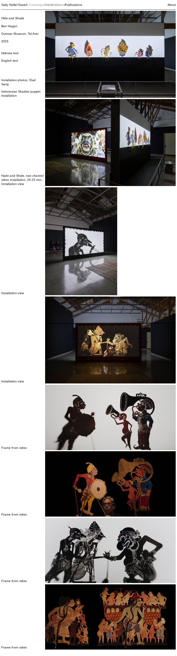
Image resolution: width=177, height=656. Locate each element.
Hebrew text (10, 53)
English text (9, 60)
